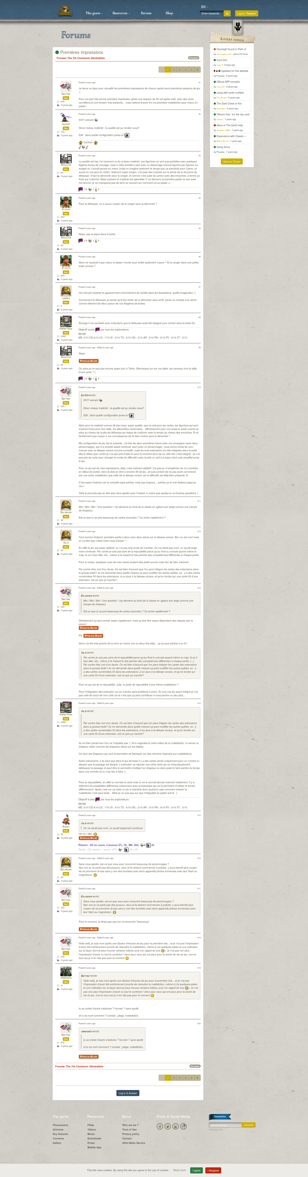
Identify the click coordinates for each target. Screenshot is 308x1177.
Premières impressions (81, 52)
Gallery (57, 1143)
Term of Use (129, 1129)
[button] (204, 7)
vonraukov (66, 978)
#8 (200, 317)
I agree (196, 1170)
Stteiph (66, 209)
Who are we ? (130, 1125)
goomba (66, 298)
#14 (199, 703)
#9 (200, 347)
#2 (200, 113)
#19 (199, 967)
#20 (199, 1023)
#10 (199, 387)
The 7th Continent (78, 58)
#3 (200, 155)
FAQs (91, 1125)
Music (91, 1134)
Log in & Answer (128, 1093)
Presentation (60, 1125)
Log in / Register (246, 13)
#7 (200, 286)
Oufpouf (66, 94)
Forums (146, 13)
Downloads (94, 1138)
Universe (58, 1129)
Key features (60, 1134)
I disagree (213, 1170)
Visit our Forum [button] (231, 161)
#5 (200, 228)
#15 (199, 815)
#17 (199, 888)
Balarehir (65, 512)
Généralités (98, 58)
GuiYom (66, 124)
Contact (127, 1138)
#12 (199, 531)
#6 (200, 256)
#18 (199, 937)
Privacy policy (130, 1134)
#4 (200, 197)
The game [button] (93, 13)
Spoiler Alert (88, 361)
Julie (66, 543)
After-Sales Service (133, 1143)
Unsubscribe (216, 1129)
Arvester (66, 165)
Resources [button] (120, 13)
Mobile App (94, 1147)
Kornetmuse (66, 328)
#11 (199, 500)
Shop (169, 13)
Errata (91, 1143)
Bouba (66, 826)
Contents (58, 1138)
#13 (199, 587)
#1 (200, 82)
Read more (180, 1170)
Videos (92, 1129)
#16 (199, 858)
